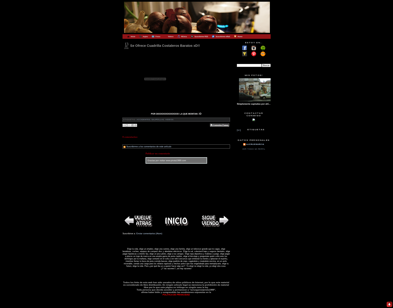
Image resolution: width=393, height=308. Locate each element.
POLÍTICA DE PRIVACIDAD (176, 294)
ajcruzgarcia (255, 144)
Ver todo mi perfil (253, 149)
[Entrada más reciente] (138, 221)
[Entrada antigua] (214, 221)
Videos (169, 119)
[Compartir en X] (129, 125)
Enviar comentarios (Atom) (149, 233)
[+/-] (239, 130)
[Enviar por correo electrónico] (123, 125)
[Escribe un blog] (126, 125)
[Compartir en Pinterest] (135, 125)
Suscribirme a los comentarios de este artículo (148, 146)
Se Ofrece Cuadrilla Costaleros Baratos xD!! (165, 46)
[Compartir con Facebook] (132, 125)
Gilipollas (158, 119)
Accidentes (143, 119)
